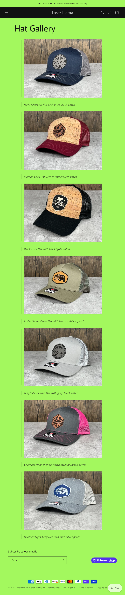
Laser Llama (21, 587)
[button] (6, 12)
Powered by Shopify (36, 587)
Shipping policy (103, 587)
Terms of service (86, 587)
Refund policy (54, 587)
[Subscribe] (63, 560)
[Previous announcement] (6, 3)
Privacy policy (69, 587)
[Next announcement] (118, 3)
